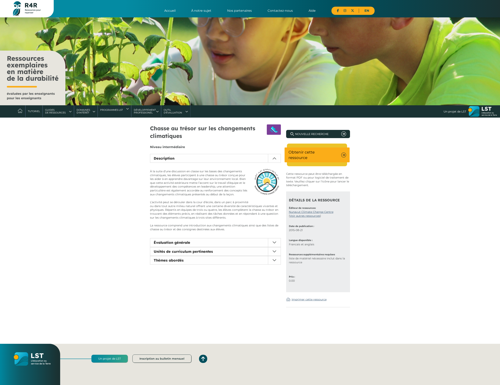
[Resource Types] (274, 129)
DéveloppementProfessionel (145, 111)
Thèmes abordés (169, 260)
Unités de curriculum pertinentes (183, 251)
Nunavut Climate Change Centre (311, 212)
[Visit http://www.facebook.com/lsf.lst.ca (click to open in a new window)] (338, 10)
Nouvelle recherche (312, 134)
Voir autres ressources (305, 216)
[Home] (27, 8)
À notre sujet (201, 11)
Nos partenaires (239, 11)
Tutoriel (34, 111)
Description (164, 158)
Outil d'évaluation (173, 111)
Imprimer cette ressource (309, 299)
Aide (312, 11)
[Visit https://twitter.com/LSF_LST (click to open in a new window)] (352, 10)
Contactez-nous (280, 11)
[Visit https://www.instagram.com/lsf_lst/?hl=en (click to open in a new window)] (345, 10)
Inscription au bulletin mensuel (161, 358)
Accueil (170, 11)
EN (366, 11)
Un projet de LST (109, 358)
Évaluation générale (172, 242)
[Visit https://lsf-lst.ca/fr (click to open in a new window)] (482, 112)
